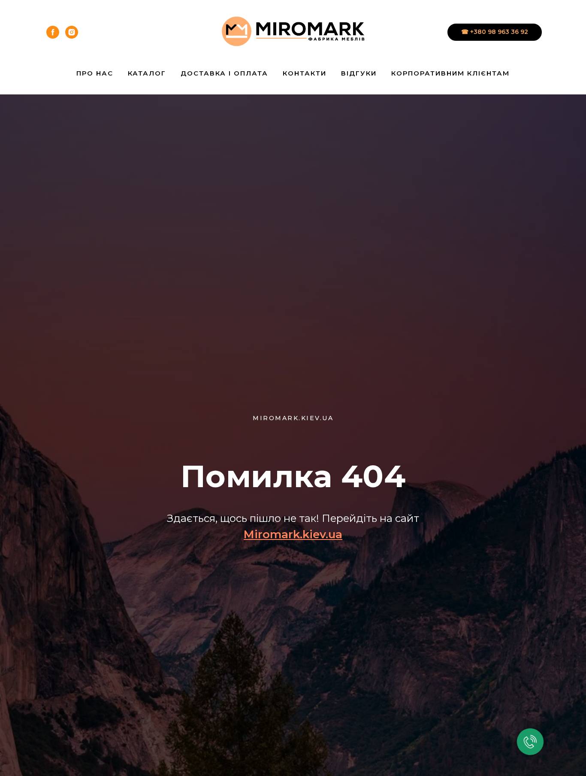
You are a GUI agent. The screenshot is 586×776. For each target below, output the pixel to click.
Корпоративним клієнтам (450, 73)
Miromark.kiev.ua (293, 534)
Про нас (94, 73)
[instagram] (71, 32)
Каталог (147, 73)
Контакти (304, 73)
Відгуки (359, 73)
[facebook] (52, 32)
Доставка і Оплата (224, 73)
